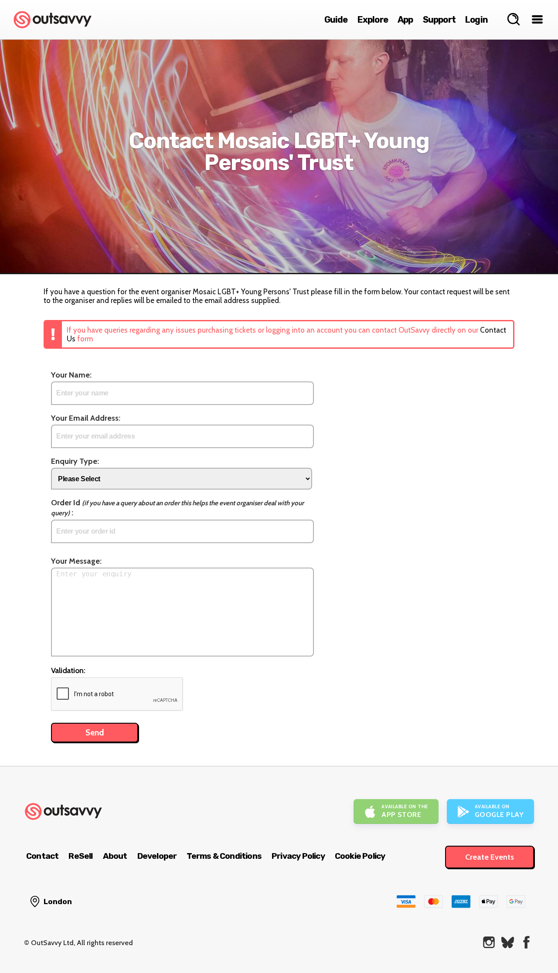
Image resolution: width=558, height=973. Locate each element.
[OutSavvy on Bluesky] (507, 942)
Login (476, 19)
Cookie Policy (360, 856)
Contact (42, 856)
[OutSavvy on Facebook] (526, 942)
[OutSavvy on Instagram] (489, 942)
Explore (372, 19)
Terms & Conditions (224, 856)
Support (439, 19)
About (115, 856)
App (405, 19)
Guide (336, 19)
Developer (157, 856)
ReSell (80, 856)
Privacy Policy (298, 856)
